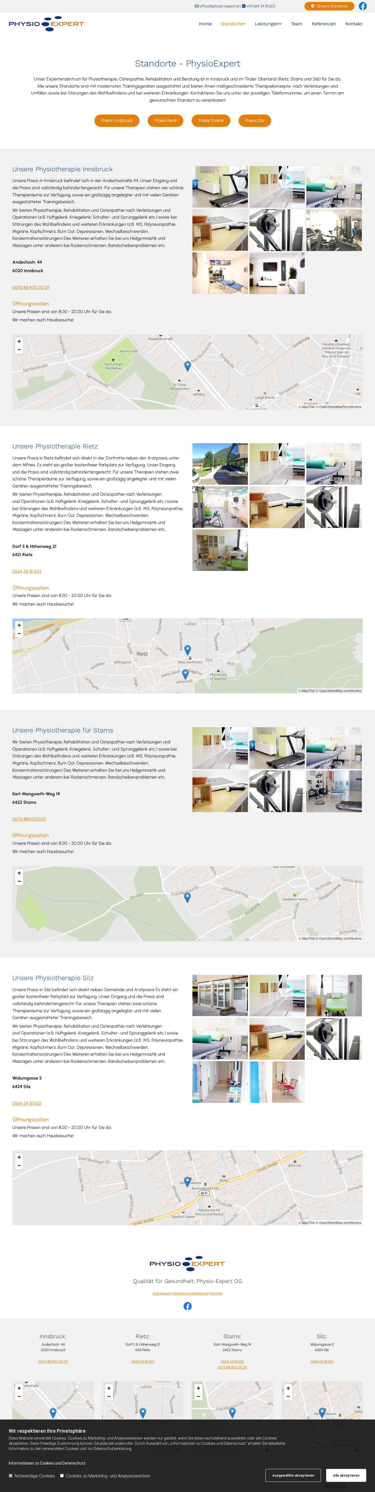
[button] (329, 6)
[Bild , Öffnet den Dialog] (220, 187)
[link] (233, 24)
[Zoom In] (19, 341)
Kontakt (353, 23)
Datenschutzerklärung (190, 1293)
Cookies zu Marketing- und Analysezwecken (108, 1476)
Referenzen (324, 23)
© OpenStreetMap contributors (338, 406)
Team (296, 23)
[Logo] (50, 24)
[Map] (187, 903)
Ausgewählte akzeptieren (293, 1475)
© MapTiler (307, 406)
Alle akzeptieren (346, 1475)
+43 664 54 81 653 (260, 6)
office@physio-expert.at (220, 6)
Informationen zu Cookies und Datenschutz (47, 1463)
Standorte (232, 23)
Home (205, 23)
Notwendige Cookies (35, 1476)
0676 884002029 (29, 819)
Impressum (162, 1293)
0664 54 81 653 (26, 571)
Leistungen (267, 23)
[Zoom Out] (19, 349)
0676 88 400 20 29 (30, 287)
